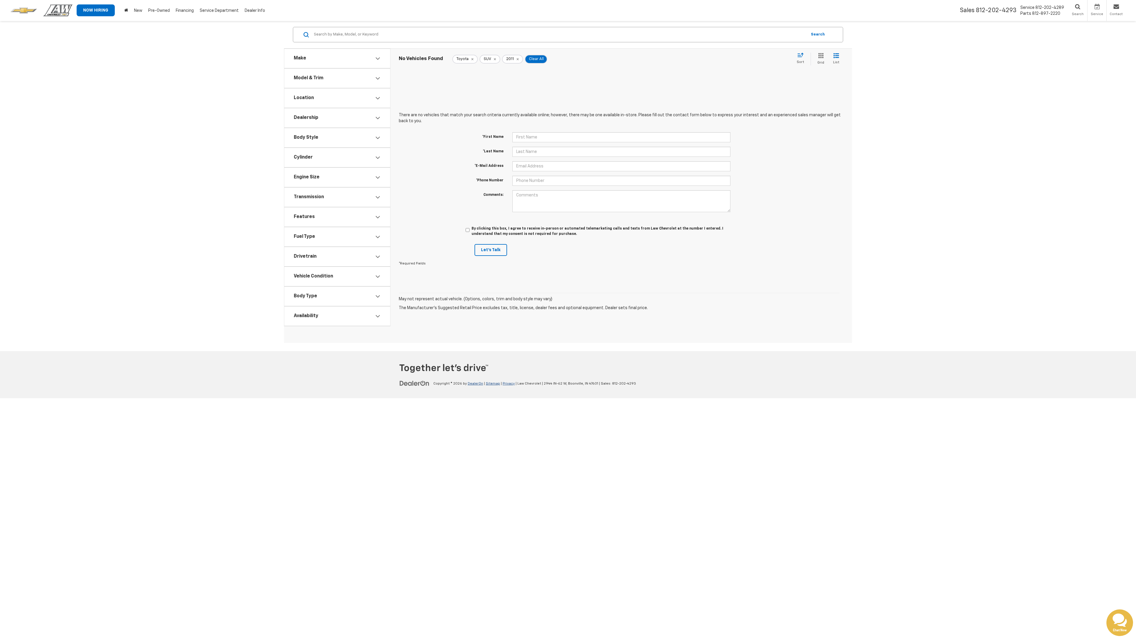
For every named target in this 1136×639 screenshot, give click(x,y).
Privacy (509, 383)
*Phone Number (490, 180)
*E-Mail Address (489, 166)
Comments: (493, 195)
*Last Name (493, 151)
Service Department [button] (219, 11)
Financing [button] (185, 11)
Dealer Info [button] (255, 11)
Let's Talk (491, 250)
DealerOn (475, 383)
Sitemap (493, 383)
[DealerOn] (414, 383)
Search (818, 34)
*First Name (493, 137)
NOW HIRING (95, 10)
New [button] (138, 11)
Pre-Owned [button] (159, 11)
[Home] (126, 10)
